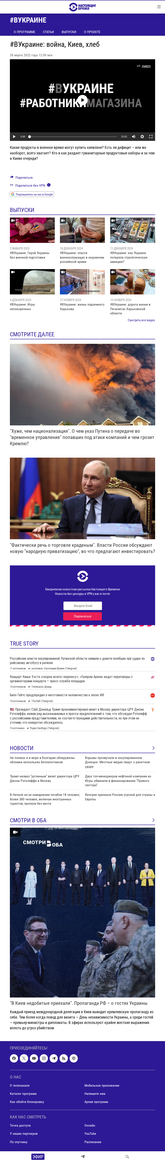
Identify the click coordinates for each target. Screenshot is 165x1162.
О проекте (92, 32)
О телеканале (20, 1085)
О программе (24, 32)
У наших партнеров (24, 1134)
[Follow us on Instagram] (44, 1058)
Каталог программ (23, 1094)
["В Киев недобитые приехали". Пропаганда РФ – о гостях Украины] (82, 913)
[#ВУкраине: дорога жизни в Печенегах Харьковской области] (132, 281)
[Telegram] (82, 1156)
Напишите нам (94, 1094)
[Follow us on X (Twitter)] (24, 1058)
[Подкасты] (74, 1058)
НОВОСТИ (22, 748)
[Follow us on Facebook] (14, 1058)
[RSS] (64, 1058)
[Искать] (127, 1156)
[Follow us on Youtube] (34, 1058)
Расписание (92, 1142)
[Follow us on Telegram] (54, 1058)
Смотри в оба (28, 820)
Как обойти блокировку (27, 1102)
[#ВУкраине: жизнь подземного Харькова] (82, 281)
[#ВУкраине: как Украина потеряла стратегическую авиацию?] (132, 230)
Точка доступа (20, 1126)
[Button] (21, 179)
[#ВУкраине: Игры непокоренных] (32, 281)
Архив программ (96, 1102)
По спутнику (19, 1142)
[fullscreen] (151, 136)
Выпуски (69, 32)
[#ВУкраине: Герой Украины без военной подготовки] (32, 230)
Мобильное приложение (101, 1085)
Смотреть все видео (141, 320)
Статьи (48, 32)
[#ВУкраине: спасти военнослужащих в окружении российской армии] (82, 230)
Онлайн (89, 1126)
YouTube (90, 1134)
